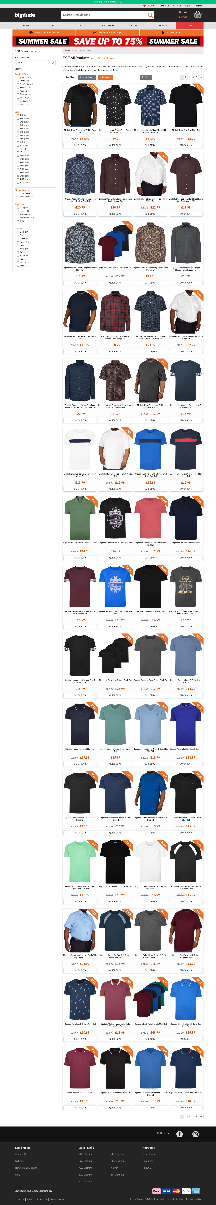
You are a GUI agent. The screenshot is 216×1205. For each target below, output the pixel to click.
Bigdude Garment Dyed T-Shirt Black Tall (151, 680)
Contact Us (164, 6)
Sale (189, 26)
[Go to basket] (197, 14)
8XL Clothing (117, 1161)
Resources (148, 1161)
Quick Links (86, 1147)
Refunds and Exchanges (27, 1168)
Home (67, 51)
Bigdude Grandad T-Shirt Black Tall (151, 611)
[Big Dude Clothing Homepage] (25, 15)
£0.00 (183, 16)
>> (201, 77)
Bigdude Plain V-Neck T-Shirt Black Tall (115, 886)
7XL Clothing (117, 1154)
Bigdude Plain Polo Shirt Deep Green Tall (80, 543)
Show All (105, 77)
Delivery (19, 1161)
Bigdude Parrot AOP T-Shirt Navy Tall (80, 1024)
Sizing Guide (149, 1154)
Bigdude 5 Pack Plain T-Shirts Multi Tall (150, 1024)
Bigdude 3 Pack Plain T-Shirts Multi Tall (115, 268)
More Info (148, 1147)
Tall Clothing (117, 1175)
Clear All (18, 69)
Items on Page (86, 77)
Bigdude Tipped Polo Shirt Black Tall (115, 1093)
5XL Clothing (85, 1175)
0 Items (184, 12)
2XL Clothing (85, 1154)
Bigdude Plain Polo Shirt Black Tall (186, 130)
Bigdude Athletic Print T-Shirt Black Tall (115, 543)
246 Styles (70, 77)
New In (114, 1168)
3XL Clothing (85, 1161)
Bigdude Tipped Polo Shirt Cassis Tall (80, 1093)
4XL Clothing (85, 1168)
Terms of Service (57, 1199)
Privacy (30, 1199)
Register (188, 6)
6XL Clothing (85, 1181)
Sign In (199, 6)
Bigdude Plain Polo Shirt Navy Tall (186, 543)
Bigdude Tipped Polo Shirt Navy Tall (80, 749)
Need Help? (22, 1147)
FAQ (17, 1175)
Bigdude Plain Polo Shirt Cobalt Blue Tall (185, 749)
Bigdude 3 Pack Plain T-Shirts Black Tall (115, 680)
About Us (177, 6)
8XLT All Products (83, 51)
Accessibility (42, 1199)
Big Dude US (112, 2)
